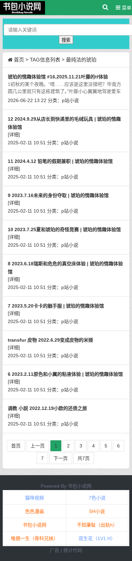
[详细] (14, 134)
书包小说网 (79, 486)
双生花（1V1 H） (97, 538)
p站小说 (70, 100)
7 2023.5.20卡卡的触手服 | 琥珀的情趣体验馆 (56, 306)
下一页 (60, 458)
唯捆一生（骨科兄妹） (34, 538)
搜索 (66, 40)
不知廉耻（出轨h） (97, 525)
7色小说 (97, 498)
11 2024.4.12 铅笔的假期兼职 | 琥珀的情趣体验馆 (60, 161)
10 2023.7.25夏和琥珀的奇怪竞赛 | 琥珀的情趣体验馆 (64, 229)
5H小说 (97, 511)
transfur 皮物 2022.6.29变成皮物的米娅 (50, 340)
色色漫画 (34, 511)
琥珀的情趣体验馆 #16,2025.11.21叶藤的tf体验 (58, 76)
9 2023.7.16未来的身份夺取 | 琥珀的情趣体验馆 (58, 195)
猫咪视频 (34, 498)
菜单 (125, 7)
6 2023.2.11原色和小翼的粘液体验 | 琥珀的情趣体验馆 (65, 374)
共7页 (84, 458)
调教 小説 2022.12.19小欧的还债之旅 (47, 408)
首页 (19, 60)
